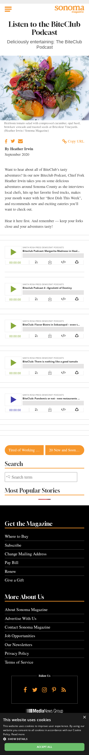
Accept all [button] (44, 747)
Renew (10, 571)
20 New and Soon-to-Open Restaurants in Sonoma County (66, 449)
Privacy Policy (17, 653)
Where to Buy (16, 536)
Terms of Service (19, 662)
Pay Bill (11, 562)
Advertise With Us (20, 618)
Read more (18, 734)
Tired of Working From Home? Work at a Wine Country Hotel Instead (26, 449)
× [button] (84, 717)
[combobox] (41, 477)
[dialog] (44, 734)
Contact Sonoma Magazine (27, 627)
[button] (44, 738)
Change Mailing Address (26, 554)
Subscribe (13, 545)
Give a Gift (14, 580)
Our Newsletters (18, 644)
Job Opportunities (20, 635)
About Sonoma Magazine (26, 609)
